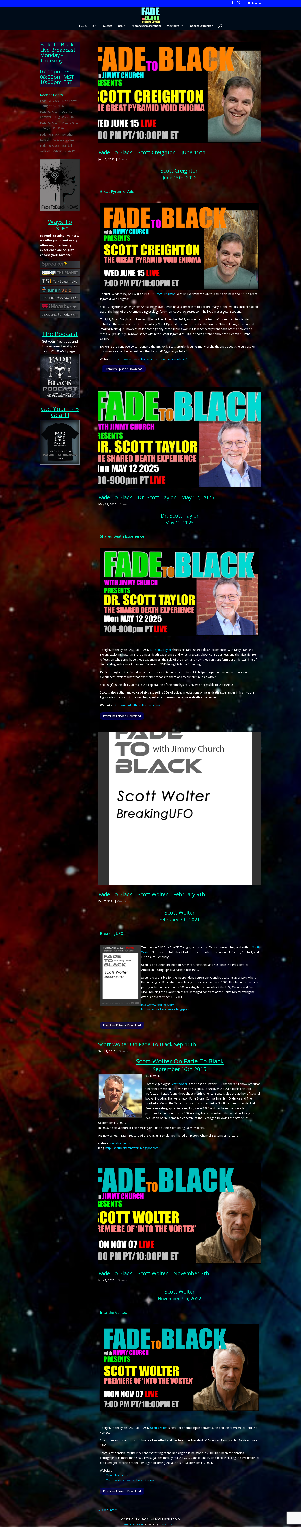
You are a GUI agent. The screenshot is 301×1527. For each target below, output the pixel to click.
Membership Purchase (147, 25)
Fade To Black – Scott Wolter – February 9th (151, 894)
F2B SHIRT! (86, 25)
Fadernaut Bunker (201, 25)
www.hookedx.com (122, 1143)
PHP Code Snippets (134, 1524)
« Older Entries (108, 1510)
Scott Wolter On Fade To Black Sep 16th (147, 1044)
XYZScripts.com (168, 1524)
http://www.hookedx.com (158, 1005)
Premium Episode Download (124, 369)
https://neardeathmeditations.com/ (137, 705)
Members (173, 25)
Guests (107, 25)
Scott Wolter (180, 912)
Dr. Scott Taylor (180, 515)
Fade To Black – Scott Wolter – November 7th (153, 1273)
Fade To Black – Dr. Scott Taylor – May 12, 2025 (156, 497)
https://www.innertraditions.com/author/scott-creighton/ (149, 359)
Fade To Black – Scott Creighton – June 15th (151, 152)
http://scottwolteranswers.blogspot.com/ (168, 1009)
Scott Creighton (180, 170)
